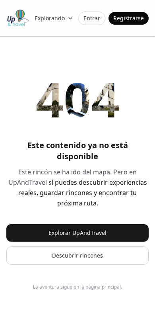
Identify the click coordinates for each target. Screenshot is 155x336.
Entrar (91, 18)
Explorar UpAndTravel (77, 232)
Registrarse (128, 18)
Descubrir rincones (77, 255)
